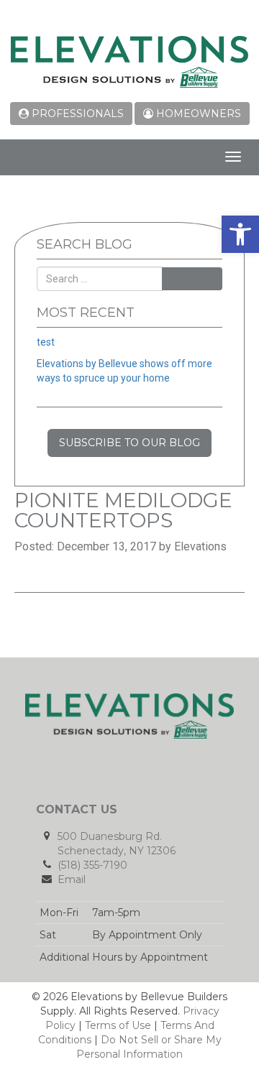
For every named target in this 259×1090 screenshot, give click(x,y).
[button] (240, 234)
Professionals (76, 113)
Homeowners (197, 113)
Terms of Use (118, 1025)
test (46, 342)
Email (72, 879)
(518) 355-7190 (92, 865)
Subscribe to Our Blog (129, 442)
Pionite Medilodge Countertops (123, 510)
